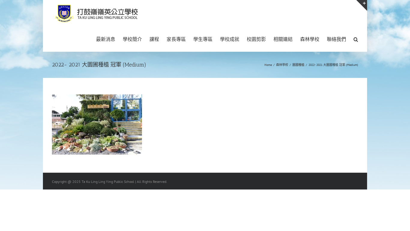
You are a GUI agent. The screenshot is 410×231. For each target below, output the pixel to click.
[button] (356, 39)
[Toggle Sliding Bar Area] (361, 5)
